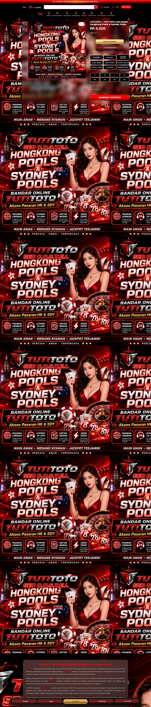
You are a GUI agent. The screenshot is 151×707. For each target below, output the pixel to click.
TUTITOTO (29, 669)
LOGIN (51, 701)
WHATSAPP (102, 701)
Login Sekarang (110, 47)
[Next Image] (83, 51)
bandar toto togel (46, 688)
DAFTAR (76, 701)
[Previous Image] (31, 51)
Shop (24, 7)
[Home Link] (35, 7)
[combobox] (69, 7)
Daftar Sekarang (109, 41)
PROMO (25, 701)
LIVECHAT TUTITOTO (110, 97)
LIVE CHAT (128, 701)
